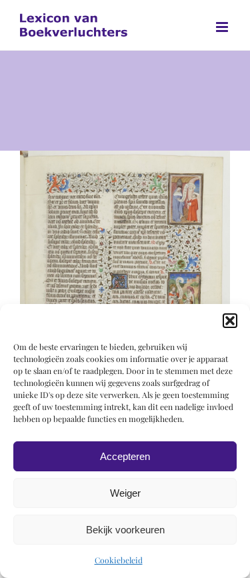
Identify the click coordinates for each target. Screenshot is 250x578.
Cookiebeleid (119, 560)
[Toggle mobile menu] (223, 27)
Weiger (125, 493)
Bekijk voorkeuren (125, 529)
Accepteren (125, 456)
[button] (230, 320)
